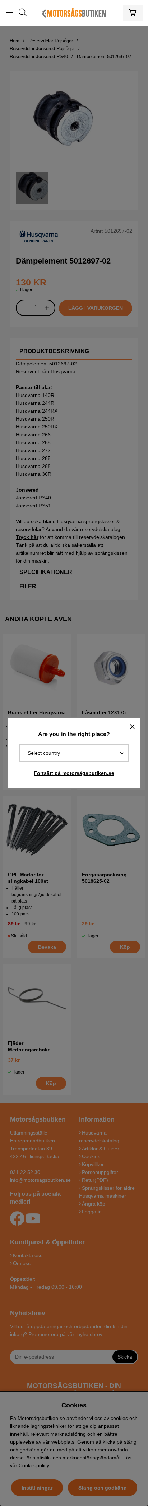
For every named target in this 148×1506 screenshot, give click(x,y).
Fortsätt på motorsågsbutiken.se (74, 773)
